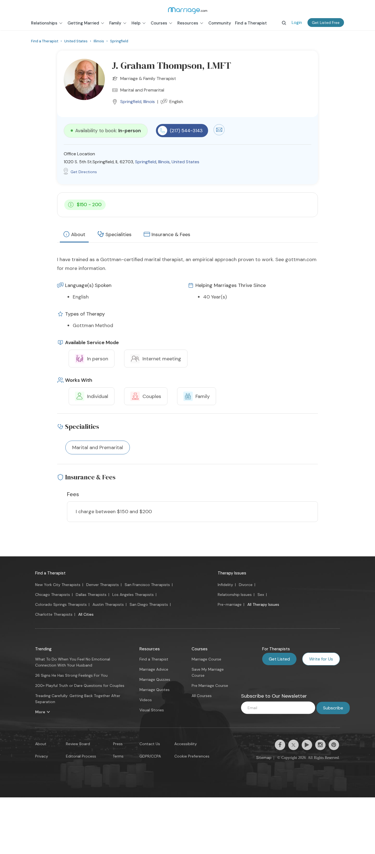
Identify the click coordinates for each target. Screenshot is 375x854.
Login (297, 22)
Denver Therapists (102, 584)
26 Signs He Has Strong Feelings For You (71, 675)
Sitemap (264, 757)
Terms (118, 756)
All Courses (202, 695)
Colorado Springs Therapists (61, 604)
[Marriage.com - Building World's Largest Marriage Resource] (187, 10)
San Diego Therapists (149, 604)
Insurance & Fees (171, 234)
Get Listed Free (326, 22)
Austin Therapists (108, 604)
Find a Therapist (50, 573)
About (78, 234)
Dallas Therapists (91, 594)
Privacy (41, 756)
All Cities (86, 614)
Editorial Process (81, 756)
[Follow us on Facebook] (280, 745)
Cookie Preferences (191, 756)
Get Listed (279, 659)
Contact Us (149, 743)
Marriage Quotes (154, 689)
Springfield (130, 101)
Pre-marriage (230, 604)
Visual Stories (151, 709)
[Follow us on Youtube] (307, 745)
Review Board (78, 743)
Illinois (149, 101)
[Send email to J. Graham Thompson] (219, 133)
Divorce (246, 584)
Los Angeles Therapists (133, 594)
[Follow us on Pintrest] (334, 745)
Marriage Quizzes (154, 679)
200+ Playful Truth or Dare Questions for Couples (79, 685)
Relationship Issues (235, 594)
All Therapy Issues (263, 604)
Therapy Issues (232, 573)
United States (185, 162)
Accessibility (185, 743)
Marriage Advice (153, 669)
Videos (145, 699)
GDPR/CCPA (150, 756)
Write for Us (321, 659)
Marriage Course (206, 659)
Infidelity (225, 584)
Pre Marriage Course (210, 685)
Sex (261, 594)
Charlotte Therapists (53, 614)
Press (118, 743)
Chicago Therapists (52, 594)
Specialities (118, 234)
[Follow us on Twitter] (293, 745)
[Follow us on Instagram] (320, 745)
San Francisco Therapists (147, 584)
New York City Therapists (57, 584)
